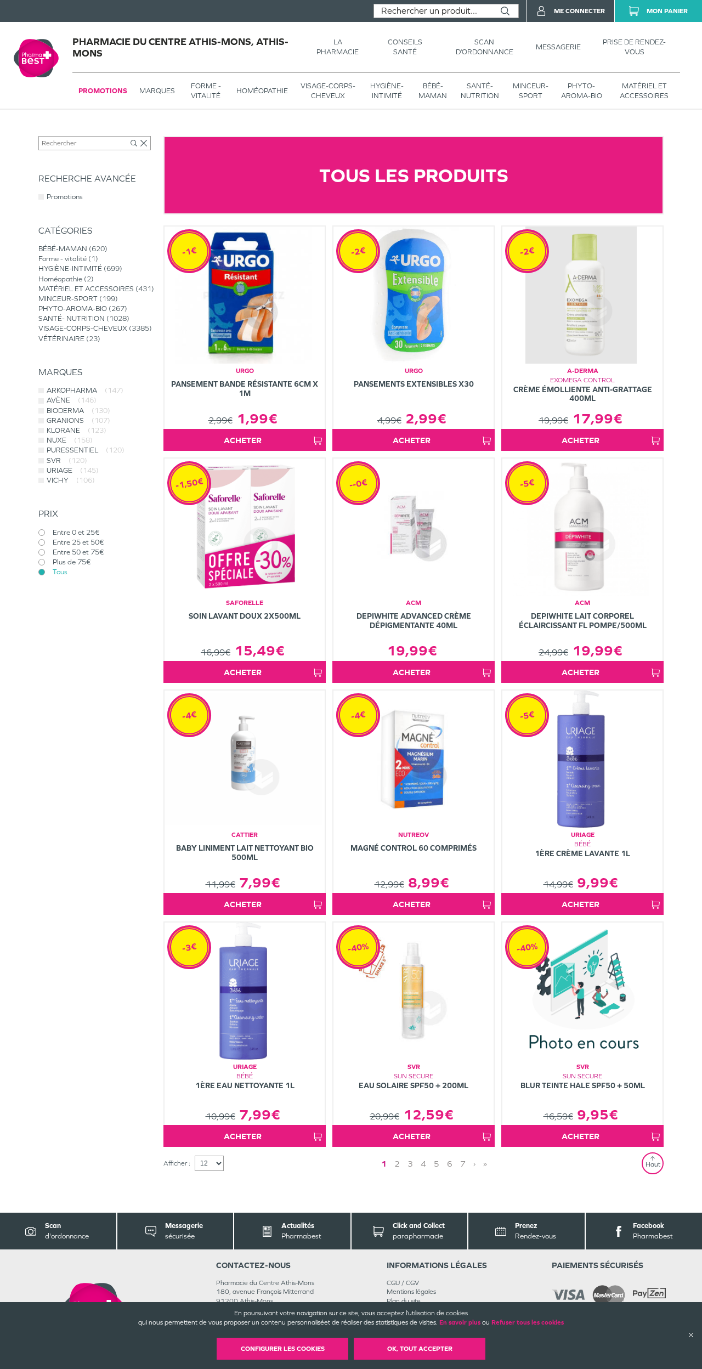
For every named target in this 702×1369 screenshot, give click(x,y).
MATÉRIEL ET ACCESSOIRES (644, 91)
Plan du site (404, 1301)
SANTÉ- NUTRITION (480, 91)
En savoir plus (459, 1322)
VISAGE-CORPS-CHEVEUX (328, 91)
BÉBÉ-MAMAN (432, 91)
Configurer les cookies (283, 1349)
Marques (157, 91)
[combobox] (433, 10)
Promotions (102, 91)
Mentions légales (411, 1292)
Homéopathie (262, 91)
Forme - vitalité (206, 91)
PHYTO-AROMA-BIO (581, 91)
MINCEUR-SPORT (530, 91)
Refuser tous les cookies (527, 1322)
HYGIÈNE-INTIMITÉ (387, 91)
